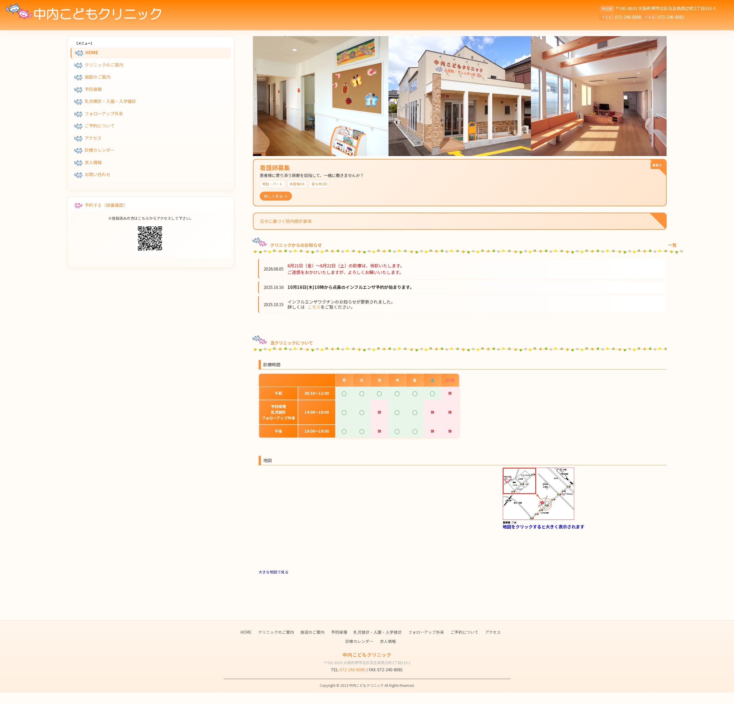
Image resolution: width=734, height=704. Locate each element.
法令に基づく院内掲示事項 (285, 221)
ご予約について (100, 125)
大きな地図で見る (273, 572)
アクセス (93, 138)
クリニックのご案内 (104, 65)
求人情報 (93, 162)
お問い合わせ (97, 174)
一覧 (672, 245)
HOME (91, 52)
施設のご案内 (97, 77)
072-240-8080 (628, 17)
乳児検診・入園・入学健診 (110, 101)
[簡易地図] (538, 495)
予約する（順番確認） (106, 205)
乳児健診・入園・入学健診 (378, 632)
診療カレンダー (100, 150)
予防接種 (93, 89)
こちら (314, 307)
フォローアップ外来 (104, 113)
